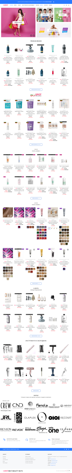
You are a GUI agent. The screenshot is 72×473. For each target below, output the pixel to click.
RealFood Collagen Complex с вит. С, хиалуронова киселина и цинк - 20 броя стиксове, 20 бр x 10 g (30, 135)
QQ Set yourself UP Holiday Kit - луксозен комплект (30, 80)
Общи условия (28, 456)
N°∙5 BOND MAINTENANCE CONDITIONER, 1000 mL (19, 327)
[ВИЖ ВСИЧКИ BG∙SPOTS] (36, 95)
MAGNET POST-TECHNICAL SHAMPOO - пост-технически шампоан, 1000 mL (19, 190)
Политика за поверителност (30, 459)
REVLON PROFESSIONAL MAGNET (30, 165)
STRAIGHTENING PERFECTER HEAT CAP (53, 306)
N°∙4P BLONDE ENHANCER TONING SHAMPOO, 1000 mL (64, 306)
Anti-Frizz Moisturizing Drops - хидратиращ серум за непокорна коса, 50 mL (19, 167)
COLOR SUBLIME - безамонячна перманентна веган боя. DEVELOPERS (53, 222)
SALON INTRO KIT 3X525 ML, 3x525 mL (8, 306)
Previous (31, 35)
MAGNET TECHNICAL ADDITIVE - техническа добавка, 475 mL (30, 167)
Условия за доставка (29, 461)
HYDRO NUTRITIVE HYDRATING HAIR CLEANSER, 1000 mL (41, 59)
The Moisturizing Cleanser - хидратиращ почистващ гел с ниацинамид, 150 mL (53, 112)
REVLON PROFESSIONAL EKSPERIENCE (8, 56)
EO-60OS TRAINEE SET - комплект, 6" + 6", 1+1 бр (41, 357)
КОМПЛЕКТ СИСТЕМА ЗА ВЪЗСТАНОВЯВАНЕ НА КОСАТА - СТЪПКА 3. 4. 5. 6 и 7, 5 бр (41, 113)
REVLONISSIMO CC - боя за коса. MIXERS (42, 221)
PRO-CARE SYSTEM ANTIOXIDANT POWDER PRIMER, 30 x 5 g (30, 189)
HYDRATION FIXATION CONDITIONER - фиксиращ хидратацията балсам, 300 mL (64, 58)
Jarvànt (53, 110)
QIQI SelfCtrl (64, 55)
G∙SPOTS (36, 288)
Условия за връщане (29, 463)
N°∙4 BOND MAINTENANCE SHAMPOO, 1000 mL (30, 327)
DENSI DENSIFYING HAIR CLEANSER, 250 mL (42, 81)
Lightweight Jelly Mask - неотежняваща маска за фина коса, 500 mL (42, 167)
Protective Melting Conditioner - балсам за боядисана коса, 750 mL (53, 167)
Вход (4, 461)
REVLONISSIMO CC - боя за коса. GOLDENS (42, 262)
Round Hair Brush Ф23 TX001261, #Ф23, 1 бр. (41, 380)
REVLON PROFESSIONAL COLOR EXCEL (19, 219)
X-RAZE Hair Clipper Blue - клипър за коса (53, 380)
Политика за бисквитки (29, 458)
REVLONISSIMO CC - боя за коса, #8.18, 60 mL (8, 221)
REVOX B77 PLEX (41, 110)
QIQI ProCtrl (30, 55)
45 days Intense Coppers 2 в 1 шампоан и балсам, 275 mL (19, 262)
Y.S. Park (30, 355)
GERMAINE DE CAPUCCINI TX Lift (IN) (53, 79)
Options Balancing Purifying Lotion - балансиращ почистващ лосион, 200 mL (19, 82)
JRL (7, 355)
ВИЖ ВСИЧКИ (36, 390)
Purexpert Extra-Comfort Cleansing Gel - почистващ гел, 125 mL (52, 59)
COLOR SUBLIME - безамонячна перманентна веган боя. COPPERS (30, 263)
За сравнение (5, 459)
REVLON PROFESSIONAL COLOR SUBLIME (53, 219)
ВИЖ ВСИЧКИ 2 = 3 (36, 198)
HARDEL (53, 378)
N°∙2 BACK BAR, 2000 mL (19, 305)
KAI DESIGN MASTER (19, 355)
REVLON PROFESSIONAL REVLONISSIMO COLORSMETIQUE (42, 219)
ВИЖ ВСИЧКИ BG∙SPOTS (36, 144)
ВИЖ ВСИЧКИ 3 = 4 (36, 283)
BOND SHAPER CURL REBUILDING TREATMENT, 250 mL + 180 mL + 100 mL (53, 327)
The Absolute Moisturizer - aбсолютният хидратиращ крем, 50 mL (19, 135)
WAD (19, 378)
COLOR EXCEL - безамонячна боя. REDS (19, 221)
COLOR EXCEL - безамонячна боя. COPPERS (30, 221)
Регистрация (5, 463)
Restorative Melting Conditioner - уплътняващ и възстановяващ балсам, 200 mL (8, 168)
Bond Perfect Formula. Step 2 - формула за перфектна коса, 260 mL (64, 135)
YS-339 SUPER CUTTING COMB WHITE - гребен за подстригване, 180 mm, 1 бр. (30, 357)
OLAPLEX (8, 304)
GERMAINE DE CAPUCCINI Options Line (19, 79)
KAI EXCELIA (41, 355)
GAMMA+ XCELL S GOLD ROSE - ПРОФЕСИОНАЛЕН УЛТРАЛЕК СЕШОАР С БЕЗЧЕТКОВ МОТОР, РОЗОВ (30, 382)
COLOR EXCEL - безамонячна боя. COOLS (7, 262)
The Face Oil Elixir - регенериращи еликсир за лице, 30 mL (8, 135)
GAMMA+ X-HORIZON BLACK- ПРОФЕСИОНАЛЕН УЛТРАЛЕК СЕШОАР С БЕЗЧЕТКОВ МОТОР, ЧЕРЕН (53, 359)
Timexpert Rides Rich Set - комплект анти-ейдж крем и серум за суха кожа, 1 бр (19, 59)
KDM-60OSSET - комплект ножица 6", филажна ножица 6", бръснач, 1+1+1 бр (19, 358)
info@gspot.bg (52, 465)
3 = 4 (36, 203)
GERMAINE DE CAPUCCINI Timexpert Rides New (19, 56)
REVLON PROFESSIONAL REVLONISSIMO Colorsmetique (8, 219)
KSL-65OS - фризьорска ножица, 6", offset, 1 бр (64, 380)
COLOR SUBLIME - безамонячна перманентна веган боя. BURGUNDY (64, 263)
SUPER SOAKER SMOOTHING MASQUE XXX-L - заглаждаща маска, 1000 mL (30, 58)
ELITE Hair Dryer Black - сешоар (19, 380)
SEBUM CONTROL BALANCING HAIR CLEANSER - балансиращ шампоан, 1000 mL (8, 59)
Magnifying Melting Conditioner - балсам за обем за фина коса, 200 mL (53, 189)
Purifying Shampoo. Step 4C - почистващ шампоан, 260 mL (42, 135)
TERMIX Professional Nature (41, 378)
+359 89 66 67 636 (53, 459)
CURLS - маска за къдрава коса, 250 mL (64, 167)
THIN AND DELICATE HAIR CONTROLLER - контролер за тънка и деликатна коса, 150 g (64, 81)
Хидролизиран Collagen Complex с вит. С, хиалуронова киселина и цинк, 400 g (30, 113)
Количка (4, 456)
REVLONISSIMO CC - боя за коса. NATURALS (64, 221)
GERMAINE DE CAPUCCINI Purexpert (53, 56)
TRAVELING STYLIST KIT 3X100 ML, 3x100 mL (41, 306)
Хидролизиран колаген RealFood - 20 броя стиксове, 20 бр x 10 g (8, 112)
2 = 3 (36, 149)
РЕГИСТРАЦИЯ (48, 2)
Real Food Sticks (8, 110)
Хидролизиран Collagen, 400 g (19, 112)
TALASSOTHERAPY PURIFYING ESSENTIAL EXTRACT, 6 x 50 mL (8, 82)
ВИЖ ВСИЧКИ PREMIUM (36, 89)
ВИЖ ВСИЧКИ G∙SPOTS (36, 336)
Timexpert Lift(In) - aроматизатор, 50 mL (53, 81)
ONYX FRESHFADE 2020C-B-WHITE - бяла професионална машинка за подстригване (8, 381)
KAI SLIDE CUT (64, 378)
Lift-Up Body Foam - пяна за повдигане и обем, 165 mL (8, 189)
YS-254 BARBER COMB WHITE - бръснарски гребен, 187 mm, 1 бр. (64, 357)
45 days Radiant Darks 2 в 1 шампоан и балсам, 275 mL (53, 262)
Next (34, 35)
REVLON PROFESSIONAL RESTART (8, 165)
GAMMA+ (52, 355)
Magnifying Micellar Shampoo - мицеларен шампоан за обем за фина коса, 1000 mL (64, 190)
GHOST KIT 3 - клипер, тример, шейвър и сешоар (8, 357)
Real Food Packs (19, 110)
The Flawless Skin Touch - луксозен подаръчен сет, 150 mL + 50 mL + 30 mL (64, 112)
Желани (4, 458)
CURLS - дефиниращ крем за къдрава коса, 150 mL (41, 189)
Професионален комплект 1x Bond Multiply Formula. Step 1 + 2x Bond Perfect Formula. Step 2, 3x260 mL (52, 136)
